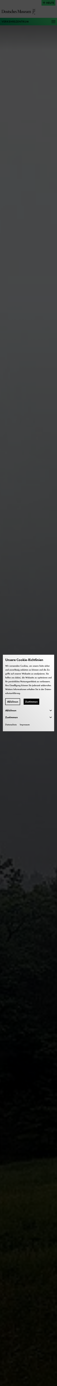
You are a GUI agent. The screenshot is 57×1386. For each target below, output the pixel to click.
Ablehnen (12, 701)
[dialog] (28, 693)
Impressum (25, 724)
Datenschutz (11, 724)
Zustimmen (31, 701)
